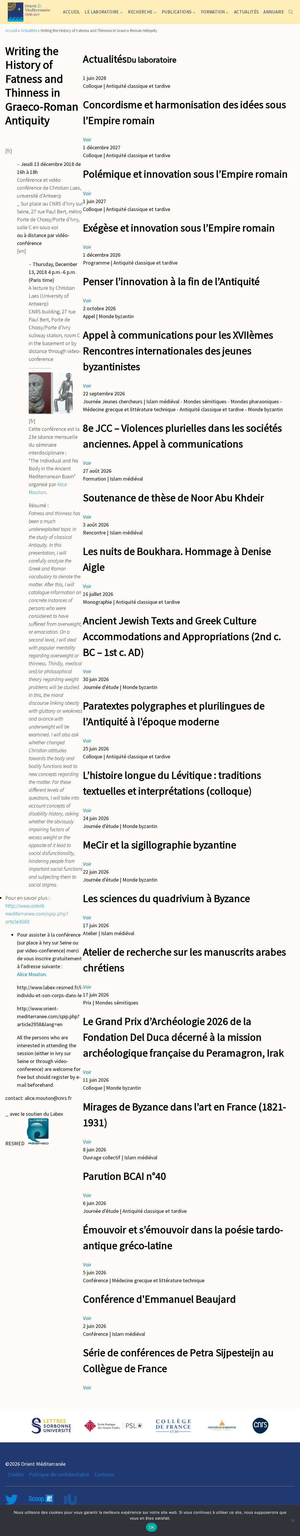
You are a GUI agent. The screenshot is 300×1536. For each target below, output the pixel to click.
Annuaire (273, 12)
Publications (177, 12)
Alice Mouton (31, 974)
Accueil (71, 12)
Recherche (140, 12)
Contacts (104, 1474)
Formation (213, 12)
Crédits (16, 1474)
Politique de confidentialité (59, 1474)
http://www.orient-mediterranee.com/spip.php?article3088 (36, 913)
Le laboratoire (102, 12)
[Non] (293, 1520)
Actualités (246, 12)
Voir (87, 139)
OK (151, 1527)
